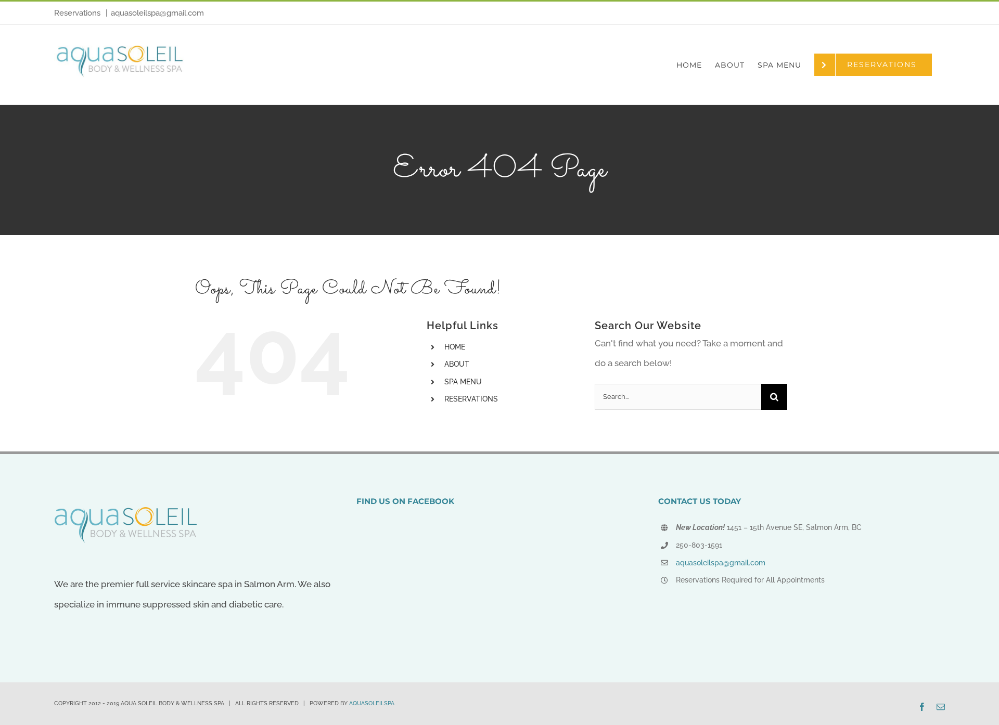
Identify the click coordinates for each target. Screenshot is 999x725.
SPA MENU (463, 382)
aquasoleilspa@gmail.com (157, 13)
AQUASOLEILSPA (371, 703)
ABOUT (456, 364)
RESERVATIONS (471, 399)
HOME (454, 347)
